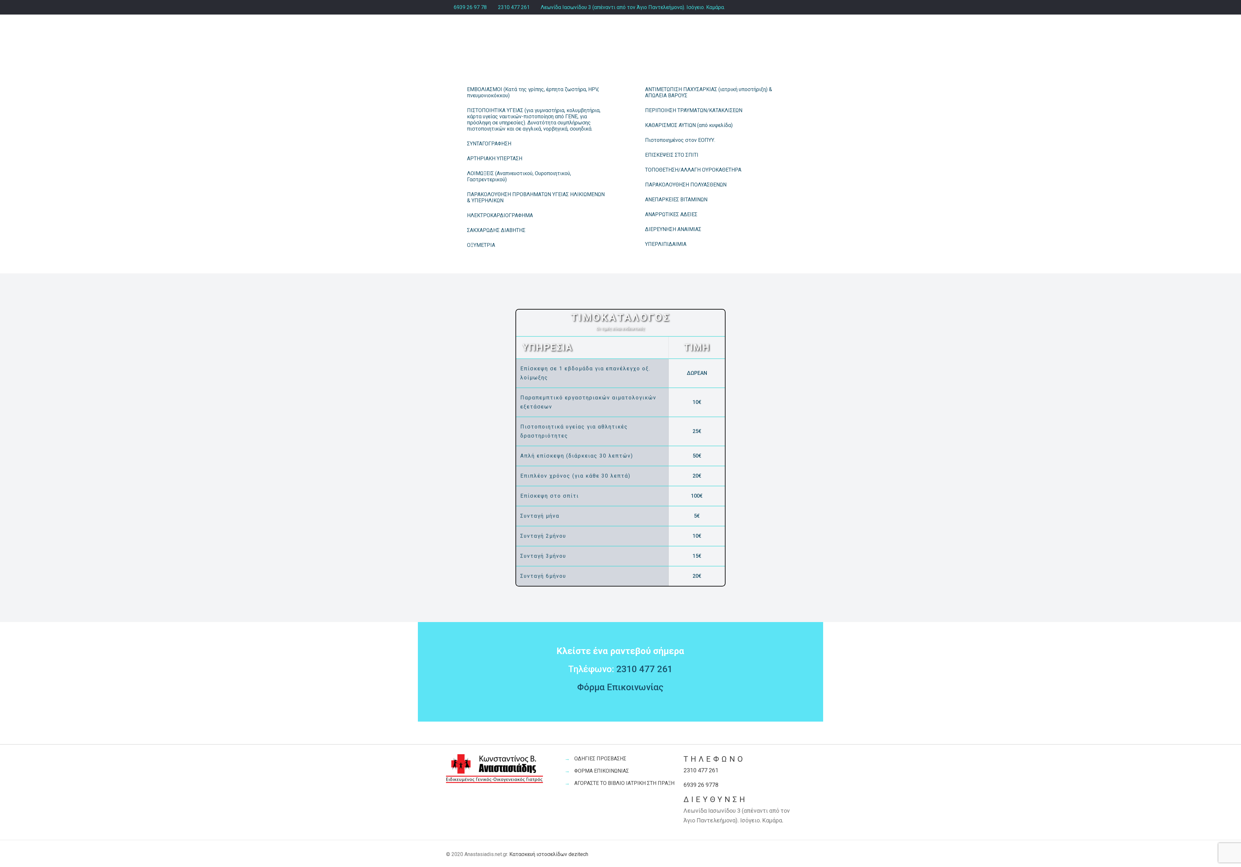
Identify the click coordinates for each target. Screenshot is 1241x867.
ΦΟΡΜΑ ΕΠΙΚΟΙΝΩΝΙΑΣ (601, 771)
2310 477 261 (514, 7)
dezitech (578, 854)
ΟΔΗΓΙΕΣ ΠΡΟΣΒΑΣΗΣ (600, 759)
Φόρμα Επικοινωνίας (620, 687)
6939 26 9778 (701, 784)
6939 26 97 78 (470, 7)
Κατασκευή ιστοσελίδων (538, 854)
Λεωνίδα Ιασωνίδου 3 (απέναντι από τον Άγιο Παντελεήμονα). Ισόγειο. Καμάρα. (633, 7)
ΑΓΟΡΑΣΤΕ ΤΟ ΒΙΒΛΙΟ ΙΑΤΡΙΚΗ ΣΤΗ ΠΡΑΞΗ (624, 783)
